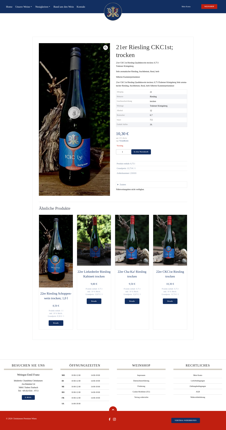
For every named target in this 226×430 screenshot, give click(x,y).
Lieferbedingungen (198, 381)
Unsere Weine (22, 6)
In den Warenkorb (141, 152)
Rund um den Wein (63, 6)
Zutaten (123, 184)
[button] (105, 47)
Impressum (141, 375)
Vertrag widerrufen (141, 397)
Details (56, 323)
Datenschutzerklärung (141, 381)
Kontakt (81, 6)
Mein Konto (186, 7)
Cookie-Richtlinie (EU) (141, 392)
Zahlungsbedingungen (198, 386)
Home (9, 6)
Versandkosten (123, 141)
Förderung (141, 386)
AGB (198, 392)
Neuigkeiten (41, 6)
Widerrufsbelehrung (197, 397)
